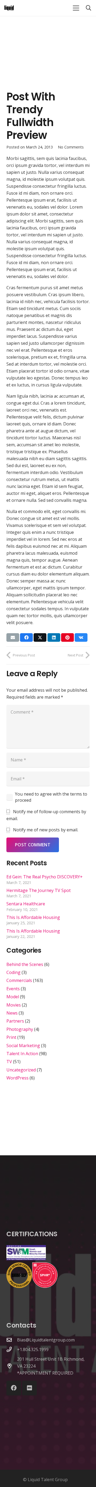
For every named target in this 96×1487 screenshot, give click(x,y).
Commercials (19, 980)
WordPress (17, 1078)
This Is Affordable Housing (33, 917)
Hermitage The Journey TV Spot (38, 890)
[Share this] (26, 637)
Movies (13, 1005)
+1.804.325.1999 (33, 1349)
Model (12, 997)
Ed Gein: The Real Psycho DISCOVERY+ (44, 877)
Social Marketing (23, 1045)
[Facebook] (13, 1388)
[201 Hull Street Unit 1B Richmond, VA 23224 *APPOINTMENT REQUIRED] (11, 1365)
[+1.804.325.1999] (11, 1349)
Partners (15, 1021)
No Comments (71, 147)
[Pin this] (67, 637)
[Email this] (12, 637)
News (12, 1013)
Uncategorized (21, 1070)
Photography (19, 1029)
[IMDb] (29, 1388)
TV (9, 1062)
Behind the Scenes (24, 964)
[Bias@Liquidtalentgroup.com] (11, 1339)
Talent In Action (22, 1053)
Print (11, 1037)
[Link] (9, 8)
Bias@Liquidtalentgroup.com (46, 1340)
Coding (13, 972)
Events (13, 989)
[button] (76, 8)
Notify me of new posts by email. (45, 830)
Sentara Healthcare (25, 904)
